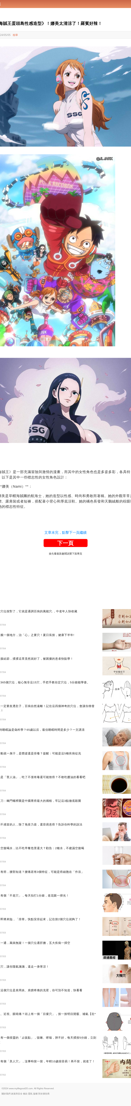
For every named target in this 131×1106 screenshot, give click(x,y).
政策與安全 (16, 1093)
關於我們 (6, 1093)
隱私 (30, 1093)
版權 (35, 1093)
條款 (25, 1093)
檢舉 (15, 35)
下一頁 (65, 543)
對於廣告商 (44, 1093)
